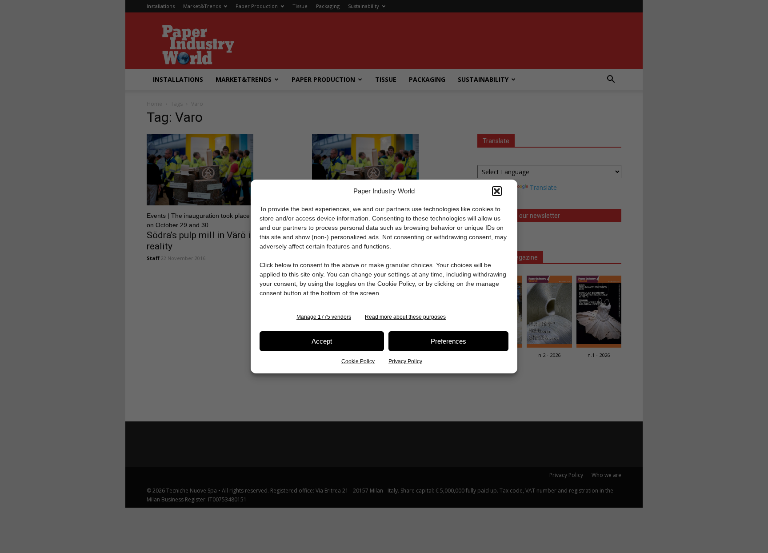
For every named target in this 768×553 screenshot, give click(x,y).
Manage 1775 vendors (323, 317)
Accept (322, 341)
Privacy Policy (405, 361)
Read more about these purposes (405, 317)
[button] (496, 191)
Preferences (448, 341)
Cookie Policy (358, 361)
